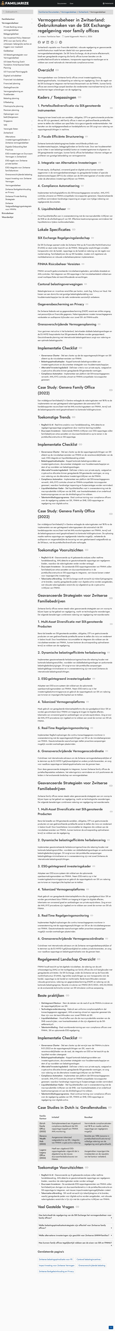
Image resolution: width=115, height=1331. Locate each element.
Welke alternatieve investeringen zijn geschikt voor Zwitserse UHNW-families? (74, 1235)
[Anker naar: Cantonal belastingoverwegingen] (85, 284)
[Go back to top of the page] (111, 1327)
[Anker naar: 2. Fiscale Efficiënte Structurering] (86, 137)
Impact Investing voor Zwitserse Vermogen (18, 180)
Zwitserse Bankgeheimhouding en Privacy (18, 191)
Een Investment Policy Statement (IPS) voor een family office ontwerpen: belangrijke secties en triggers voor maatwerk (18, 42)
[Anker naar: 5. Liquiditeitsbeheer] (69, 209)
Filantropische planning (13, 106)
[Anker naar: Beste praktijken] (67, 995)
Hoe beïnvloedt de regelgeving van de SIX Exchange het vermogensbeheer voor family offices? (75, 1216)
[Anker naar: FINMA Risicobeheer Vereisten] (83, 264)
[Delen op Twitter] (44, 42)
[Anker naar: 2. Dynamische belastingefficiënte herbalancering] (108, 653)
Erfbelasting (8, 102)
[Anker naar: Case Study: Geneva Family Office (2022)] (110, 390)
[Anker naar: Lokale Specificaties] (73, 229)
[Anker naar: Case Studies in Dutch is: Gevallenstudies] (109, 1107)
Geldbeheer (9, 50)
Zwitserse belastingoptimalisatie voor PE (56, 1259)
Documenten (61, 3)
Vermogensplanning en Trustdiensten (13, 93)
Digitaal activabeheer (12, 75)
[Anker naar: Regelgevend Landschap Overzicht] (98, 959)
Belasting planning (11, 98)
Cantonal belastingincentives (89, 1259)
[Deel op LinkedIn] (48, 42)
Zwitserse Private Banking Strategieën (16, 198)
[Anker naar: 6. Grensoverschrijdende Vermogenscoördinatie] (107, 751)
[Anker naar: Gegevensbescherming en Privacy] (87, 304)
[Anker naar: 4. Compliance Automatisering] (82, 186)
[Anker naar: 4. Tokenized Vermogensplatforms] (88, 702)
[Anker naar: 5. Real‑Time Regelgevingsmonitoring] (92, 728)
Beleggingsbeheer (11, 33)
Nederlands (109, 3)
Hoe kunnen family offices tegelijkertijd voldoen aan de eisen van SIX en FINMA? (75, 1242)
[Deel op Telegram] (61, 42)
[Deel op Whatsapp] (57, 42)
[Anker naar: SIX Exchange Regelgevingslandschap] (92, 238)
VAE (5, 124)
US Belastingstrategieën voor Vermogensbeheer (16, 56)
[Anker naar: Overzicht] (57, 70)
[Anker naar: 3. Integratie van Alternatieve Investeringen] (100, 163)
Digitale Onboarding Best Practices (16, 148)
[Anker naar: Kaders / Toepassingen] (79, 97)
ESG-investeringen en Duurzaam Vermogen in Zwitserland (19, 155)
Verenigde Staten (11, 128)
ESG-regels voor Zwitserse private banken (16, 162)
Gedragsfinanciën (11, 87)
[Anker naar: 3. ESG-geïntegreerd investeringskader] (94, 679)
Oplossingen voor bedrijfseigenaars (11, 116)
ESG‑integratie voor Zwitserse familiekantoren (17, 169)
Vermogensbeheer (10, 23)
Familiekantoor (8, 19)
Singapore (8, 121)
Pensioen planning (11, 110)
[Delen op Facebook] (40, 42)
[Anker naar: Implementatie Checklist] (80, 348)
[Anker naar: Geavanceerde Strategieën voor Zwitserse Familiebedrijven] (110, 598)
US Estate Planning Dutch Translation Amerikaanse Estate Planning (16, 64)
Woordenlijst (7, 217)
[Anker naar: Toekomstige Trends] (73, 417)
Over (71, 3)
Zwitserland (8, 132)
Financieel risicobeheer (13, 79)
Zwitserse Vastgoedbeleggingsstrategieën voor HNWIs (18, 206)
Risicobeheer (8, 213)
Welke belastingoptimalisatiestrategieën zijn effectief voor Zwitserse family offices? (72, 1226)
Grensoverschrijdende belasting (18, 174)
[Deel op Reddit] (53, 42)
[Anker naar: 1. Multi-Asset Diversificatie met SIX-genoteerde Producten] (111, 624)
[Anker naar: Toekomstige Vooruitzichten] (86, 550)
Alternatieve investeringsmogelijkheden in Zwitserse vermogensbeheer (17, 139)
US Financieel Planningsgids (15, 71)
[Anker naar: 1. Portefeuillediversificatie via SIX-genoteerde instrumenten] (111, 108)
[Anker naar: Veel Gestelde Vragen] (77, 1206)
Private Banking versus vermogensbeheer (13, 28)
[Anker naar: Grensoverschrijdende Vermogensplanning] (99, 324)
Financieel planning (12, 83)
